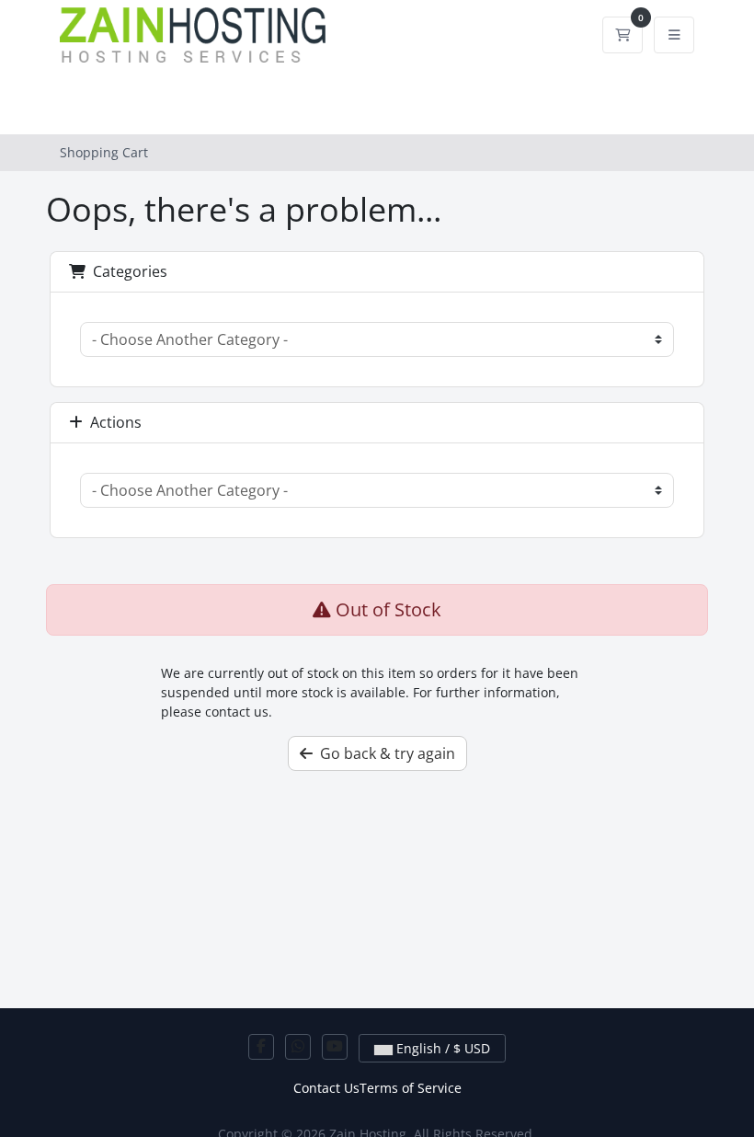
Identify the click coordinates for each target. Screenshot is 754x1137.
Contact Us (326, 1088)
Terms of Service (411, 1088)
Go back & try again (384, 753)
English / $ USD (441, 1048)
